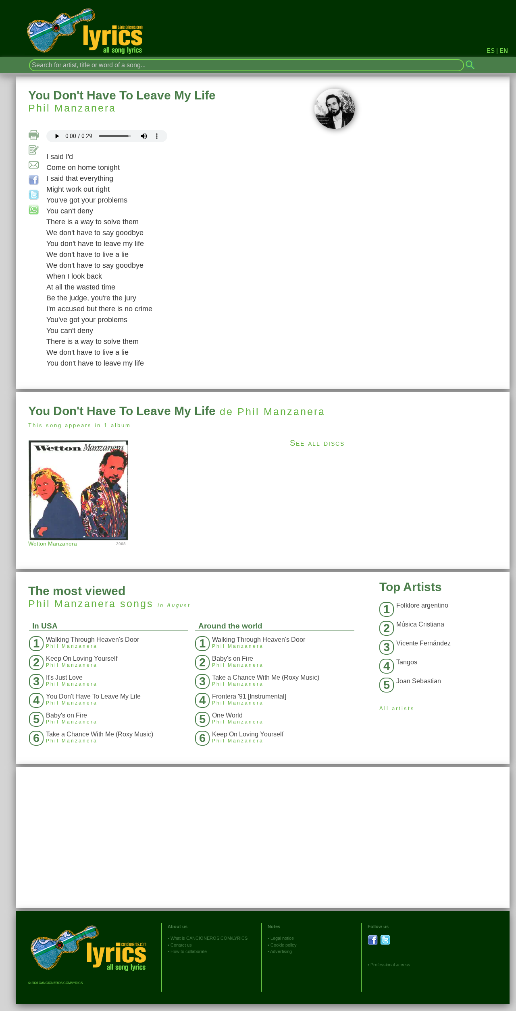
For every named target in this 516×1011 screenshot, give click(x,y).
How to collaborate (189, 951)
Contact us (181, 945)
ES (491, 50)
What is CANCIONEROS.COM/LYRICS (209, 938)
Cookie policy (283, 945)
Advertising (281, 951)
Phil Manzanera (72, 108)
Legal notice (282, 938)
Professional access (390, 964)
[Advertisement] (438, 456)
